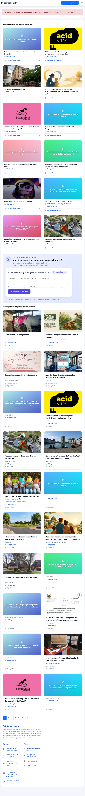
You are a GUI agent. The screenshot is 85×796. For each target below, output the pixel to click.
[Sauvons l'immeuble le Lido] (22, 81)
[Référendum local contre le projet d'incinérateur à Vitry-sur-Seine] (63, 45)
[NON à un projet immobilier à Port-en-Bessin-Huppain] (22, 45)
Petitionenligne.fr (8, 3)
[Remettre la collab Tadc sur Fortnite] (22, 194)
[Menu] (82, 3)
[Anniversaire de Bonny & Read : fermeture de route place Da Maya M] (22, 120)
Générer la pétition (20, 292)
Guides (6, 744)
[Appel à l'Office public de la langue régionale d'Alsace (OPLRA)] (22, 232)
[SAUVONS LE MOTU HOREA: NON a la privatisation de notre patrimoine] (63, 195)
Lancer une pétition (70, 3)
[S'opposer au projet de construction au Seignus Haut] (63, 232)
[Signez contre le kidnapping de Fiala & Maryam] (63, 120)
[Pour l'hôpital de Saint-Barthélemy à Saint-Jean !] (22, 157)
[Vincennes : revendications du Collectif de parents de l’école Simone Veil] (63, 157)
